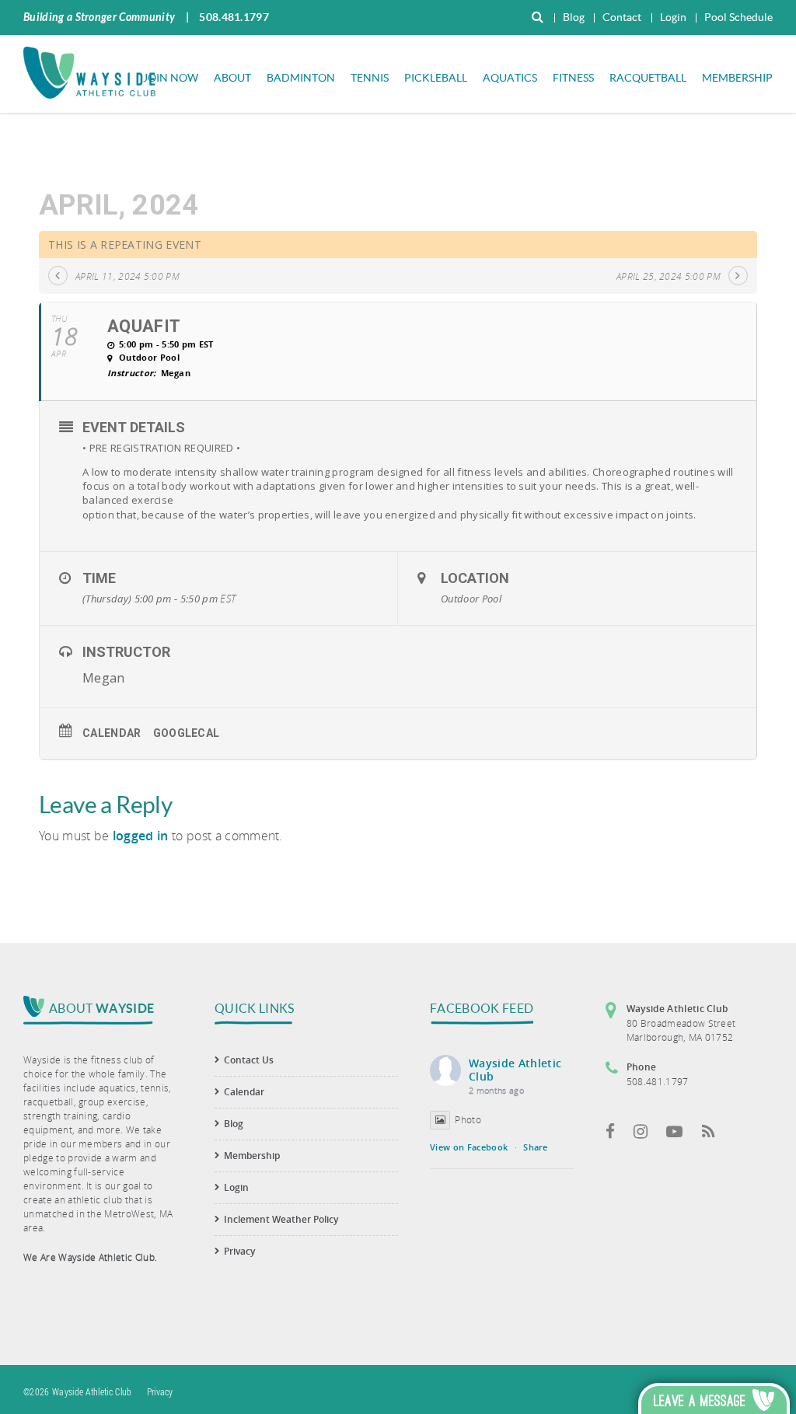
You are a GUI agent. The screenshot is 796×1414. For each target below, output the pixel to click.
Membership (737, 78)
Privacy (239, 1251)
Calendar (111, 733)
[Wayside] (89, 71)
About (232, 78)
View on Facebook (469, 1147)
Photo (468, 1119)
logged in (141, 835)
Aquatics (510, 78)
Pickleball (435, 78)
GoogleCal (186, 733)
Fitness (573, 78)
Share (535, 1147)
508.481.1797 (234, 17)
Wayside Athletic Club (515, 1070)
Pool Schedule (738, 17)
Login (673, 17)
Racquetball (647, 78)
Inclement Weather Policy (281, 1219)
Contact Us (249, 1060)
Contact (621, 17)
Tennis (370, 78)
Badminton (301, 78)
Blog (574, 17)
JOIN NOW (170, 78)
